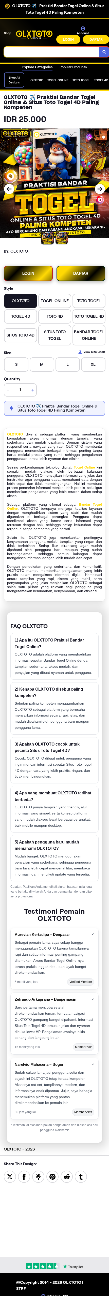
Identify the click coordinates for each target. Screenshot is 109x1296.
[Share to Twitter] (10, 1176)
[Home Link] (34, 34)
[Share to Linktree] (38, 1176)
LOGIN (68, 39)
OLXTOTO (15, 434)
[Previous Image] (9, 189)
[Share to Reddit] (67, 1176)
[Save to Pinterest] (52, 1176)
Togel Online (84, 467)
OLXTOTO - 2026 (19, 1149)
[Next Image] (100, 189)
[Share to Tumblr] (81, 1176)
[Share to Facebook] (24, 1176)
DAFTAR (80, 273)
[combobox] (51, 52)
